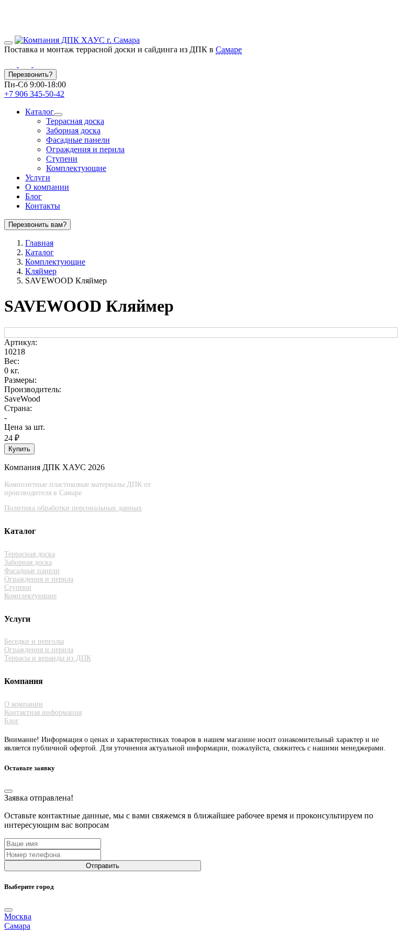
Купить (19, 449)
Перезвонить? (30, 74)
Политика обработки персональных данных (73, 508)
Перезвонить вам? (37, 225)
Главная (39, 242)
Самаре (229, 49)
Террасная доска (75, 121)
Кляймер (41, 271)
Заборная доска (73, 130)
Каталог (39, 111)
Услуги (37, 177)
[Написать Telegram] (40, 64)
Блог (33, 196)
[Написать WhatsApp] (11, 64)
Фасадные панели (78, 139)
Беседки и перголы (34, 641)
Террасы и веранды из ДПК (47, 658)
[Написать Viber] (26, 64)
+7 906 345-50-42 (34, 93)
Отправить (102, 866)
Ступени (61, 158)
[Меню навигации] (8, 42)
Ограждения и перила (85, 149)
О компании (47, 187)
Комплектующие (76, 168)
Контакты (42, 205)
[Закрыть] (8, 791)
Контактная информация (43, 712)
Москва (17, 916)
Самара (17, 925)
